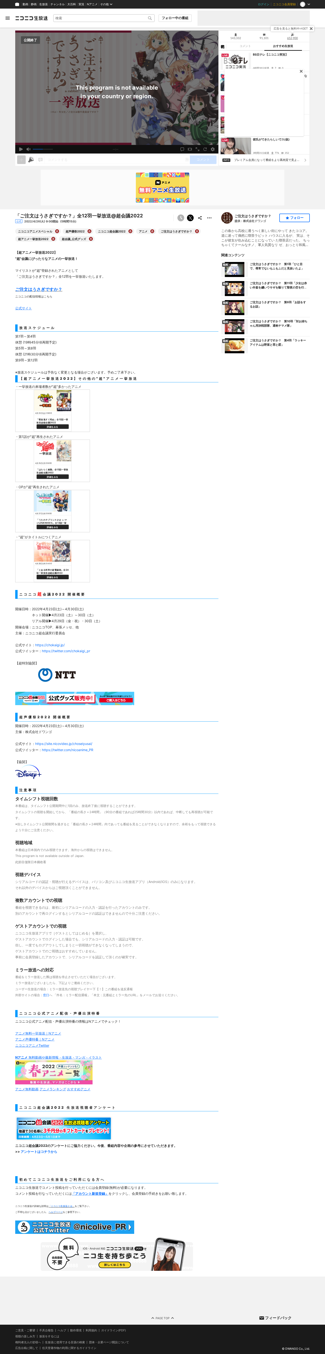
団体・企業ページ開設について (109, 1342)
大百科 (71, 4)
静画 (34, 4)
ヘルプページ (56, 1211)
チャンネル (57, 4)
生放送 (43, 4)
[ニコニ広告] (31, 159)
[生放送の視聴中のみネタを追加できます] (21, 159)
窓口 (46, 995)
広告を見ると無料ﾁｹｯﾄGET (291, 28)
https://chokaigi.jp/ (50, 645)
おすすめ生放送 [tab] (283, 46)
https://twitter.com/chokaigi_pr (66, 651)
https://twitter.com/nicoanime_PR (67, 750)
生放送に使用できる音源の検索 (65, 1342)
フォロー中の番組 (175, 18)
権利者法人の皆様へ (28, 1342)
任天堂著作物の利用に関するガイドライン (69, 1348)
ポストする (190, 218)
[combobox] (104, 18)
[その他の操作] (209, 218)
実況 (81, 4)
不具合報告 (46, 1330)
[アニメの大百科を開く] (152, 231)
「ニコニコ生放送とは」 (62, 1206)
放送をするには (49, 1336)
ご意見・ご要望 (25, 1330)
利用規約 (91, 1330)
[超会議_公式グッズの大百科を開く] (91, 239)
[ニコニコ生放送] (31, 18)
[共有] (200, 218)
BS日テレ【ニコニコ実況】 (270, 54)
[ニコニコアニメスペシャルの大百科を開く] (57, 231)
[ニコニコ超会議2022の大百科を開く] (130, 231)
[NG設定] (222, 46)
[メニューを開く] (7, 18)
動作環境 (76, 1330)
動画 (25, 4)
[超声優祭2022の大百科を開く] (89, 231)
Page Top (163, 1318)
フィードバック (278, 1317)
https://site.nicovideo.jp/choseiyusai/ (63, 744)
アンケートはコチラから (39, 1151)
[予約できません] (180, 218)
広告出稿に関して (26, 1348)
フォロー (297, 218)
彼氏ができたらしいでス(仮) (271, 139)
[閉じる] (311, 28)
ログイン (263, 4)
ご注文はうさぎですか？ (253, 216)
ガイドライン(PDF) (113, 1330)
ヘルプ (62, 1330)
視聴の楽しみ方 (25, 1336)
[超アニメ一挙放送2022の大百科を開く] (53, 239)
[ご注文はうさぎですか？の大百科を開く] (197, 231)
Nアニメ (92, 4)
